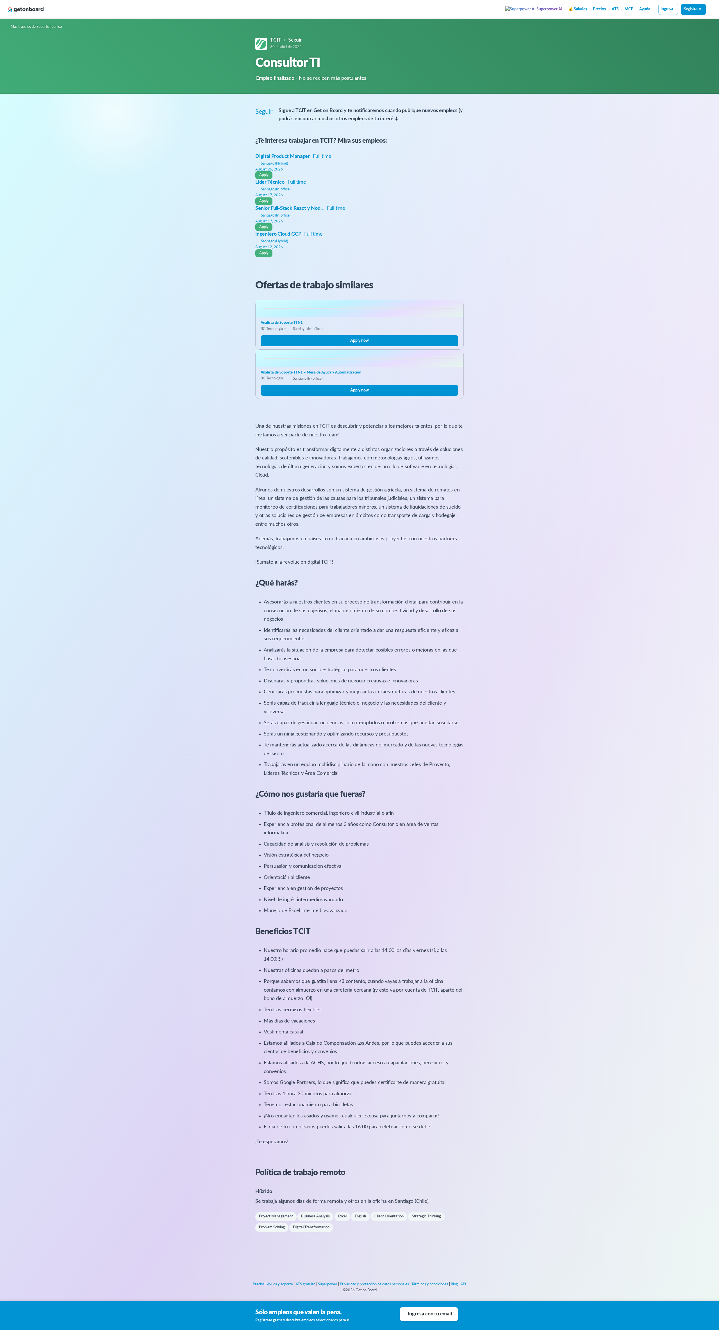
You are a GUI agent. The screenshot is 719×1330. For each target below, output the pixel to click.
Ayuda (644, 9)
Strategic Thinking (426, 1216)
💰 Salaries (577, 9)
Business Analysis (315, 1216)
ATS (615, 9)
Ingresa (667, 9)
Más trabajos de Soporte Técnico (36, 27)
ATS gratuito (305, 1284)
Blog (454, 1284)
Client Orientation (389, 1216)
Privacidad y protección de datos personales (374, 1284)
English (360, 1216)
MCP (629, 9)
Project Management (276, 1216)
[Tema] (709, 9)
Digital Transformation (311, 1227)
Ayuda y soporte (280, 1284)
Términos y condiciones (429, 1284)
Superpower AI (549, 9)
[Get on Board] (26, 9)
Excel (342, 1216)
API (463, 1284)
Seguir (295, 40)
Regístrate (692, 9)
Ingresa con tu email (430, 1314)
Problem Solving (272, 1227)
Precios (599, 9)
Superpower (327, 1284)
